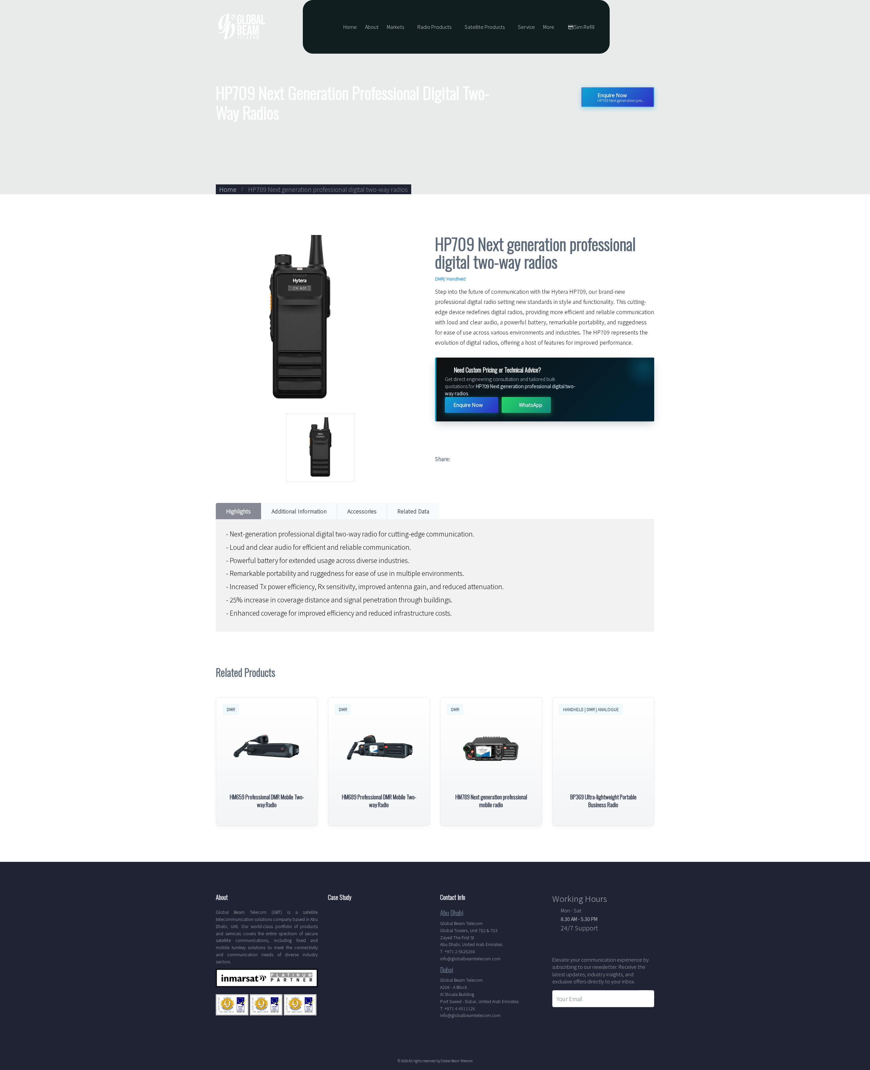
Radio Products (434, 26)
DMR (439, 278)
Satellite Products (485, 26)
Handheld (456, 278)
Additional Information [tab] (299, 511)
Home (350, 26)
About (372, 26)
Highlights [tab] (238, 511)
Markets (395, 26)
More (548, 26)
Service (526, 26)
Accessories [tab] (362, 511)
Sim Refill (584, 26)
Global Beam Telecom (457, 1060)
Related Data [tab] (413, 511)
